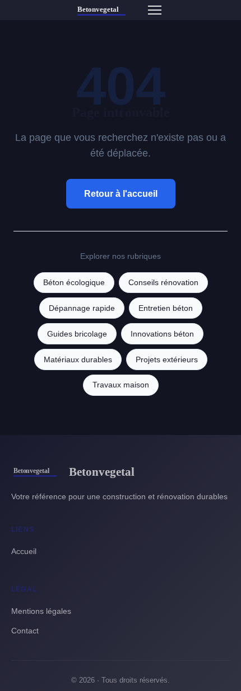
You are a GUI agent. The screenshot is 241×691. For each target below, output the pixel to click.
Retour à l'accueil (120, 193)
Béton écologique (74, 282)
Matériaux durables (78, 360)
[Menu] (154, 10)
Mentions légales (41, 611)
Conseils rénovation (163, 282)
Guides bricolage (77, 334)
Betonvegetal (102, 471)
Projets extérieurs (167, 360)
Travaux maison (120, 385)
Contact (25, 630)
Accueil (23, 551)
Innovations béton (162, 334)
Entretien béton (165, 308)
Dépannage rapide (82, 308)
